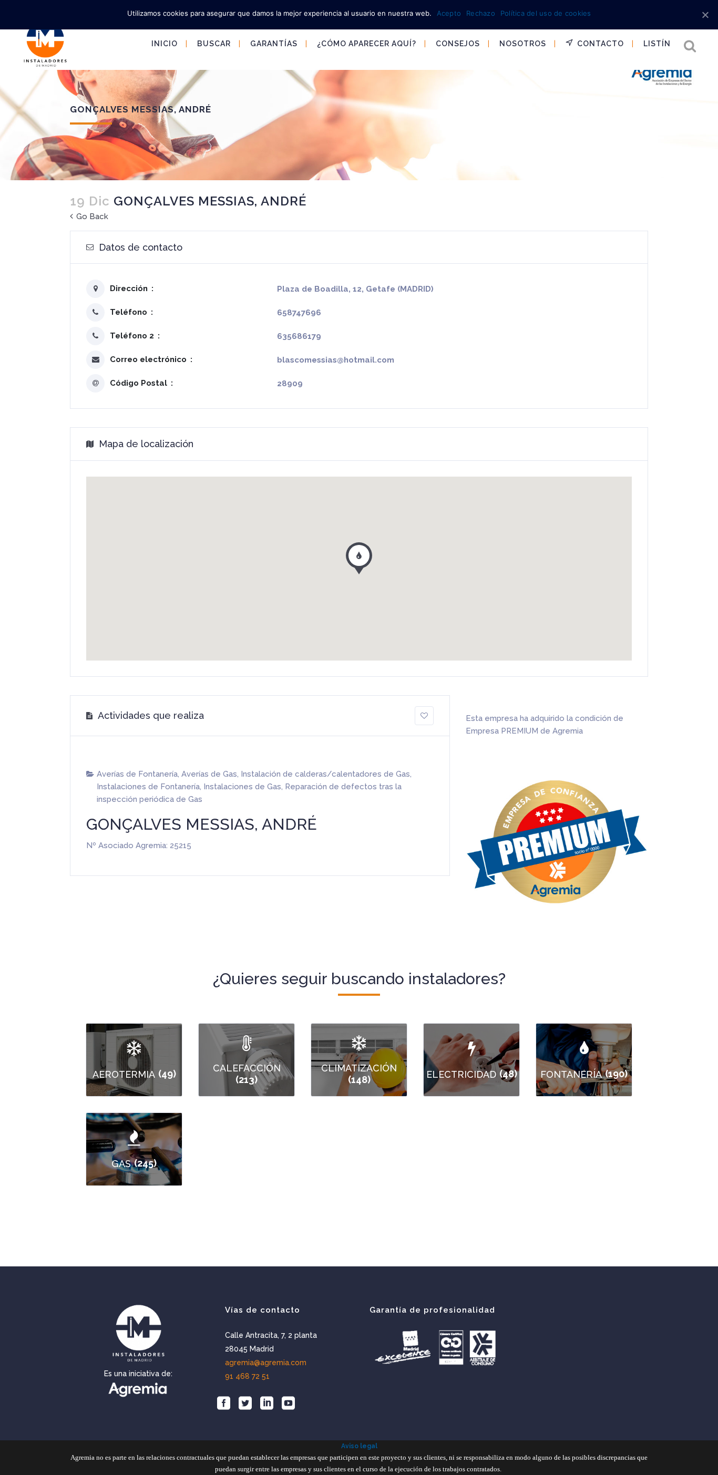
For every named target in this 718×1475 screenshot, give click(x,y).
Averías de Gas (209, 774)
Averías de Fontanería (137, 774)
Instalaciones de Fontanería (148, 786)
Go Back (91, 216)
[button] (359, 556)
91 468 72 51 (247, 1376)
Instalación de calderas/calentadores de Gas (325, 774)
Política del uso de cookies (545, 13)
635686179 (299, 336)
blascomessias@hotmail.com (335, 360)
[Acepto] (705, 14)
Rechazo (480, 13)
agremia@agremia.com (265, 1362)
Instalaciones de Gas (242, 786)
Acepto (449, 13)
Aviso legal (359, 1446)
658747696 (299, 312)
